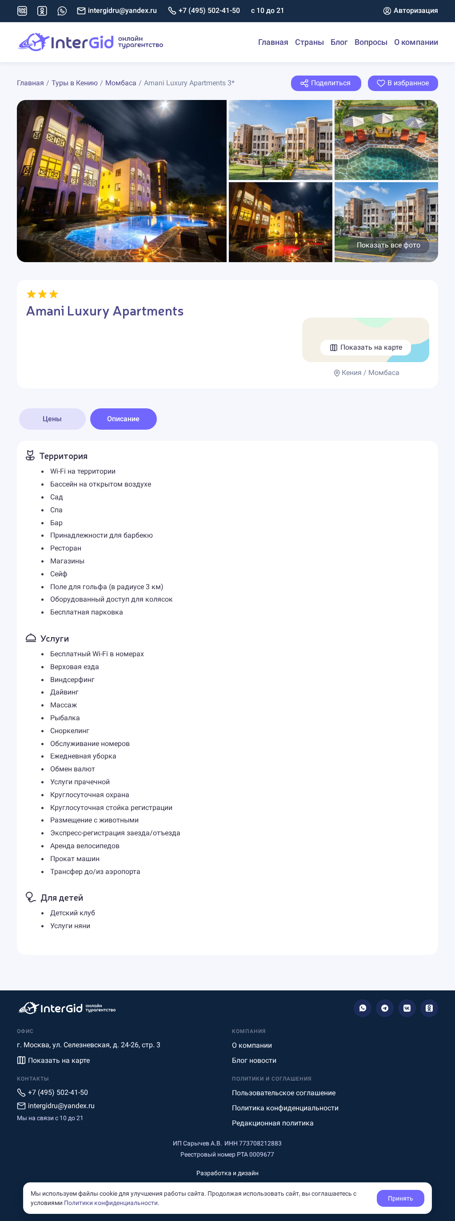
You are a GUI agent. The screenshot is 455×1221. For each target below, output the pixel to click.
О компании (416, 42)
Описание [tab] (123, 419)
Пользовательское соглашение (283, 1093)
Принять (400, 1198)
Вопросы (371, 42)
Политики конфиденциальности (111, 1202)
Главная (273, 42)
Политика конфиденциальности (285, 1108)
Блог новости (254, 1060)
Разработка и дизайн (227, 1173)
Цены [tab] (52, 419)
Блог (339, 42)
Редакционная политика (273, 1123)
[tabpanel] (228, 698)
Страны (309, 42)
